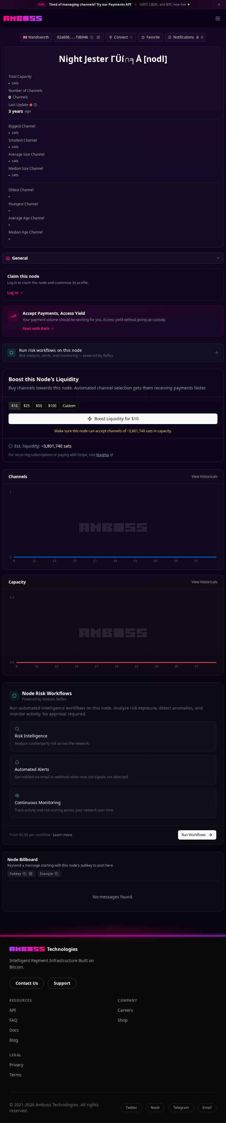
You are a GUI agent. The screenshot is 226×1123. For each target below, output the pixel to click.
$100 (52, 405)
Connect (121, 37)
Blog (13, 1040)
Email (207, 1107)
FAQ (13, 1020)
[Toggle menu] (217, 18)
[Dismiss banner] (218, 4)
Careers (125, 1010)
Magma (102, 455)
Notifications (188, 37)
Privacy (16, 1064)
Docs (14, 1030)
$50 (39, 405)
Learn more (62, 834)
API (12, 1010)
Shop (123, 1020)
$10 (14, 405)
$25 (27, 405)
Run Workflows (194, 834)
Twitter (131, 1107)
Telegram (181, 1107)
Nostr (155, 1107)
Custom (69, 405)
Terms (15, 1074)
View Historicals (204, 476)
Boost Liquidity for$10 (116, 418)
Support (62, 983)
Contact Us (27, 983)
